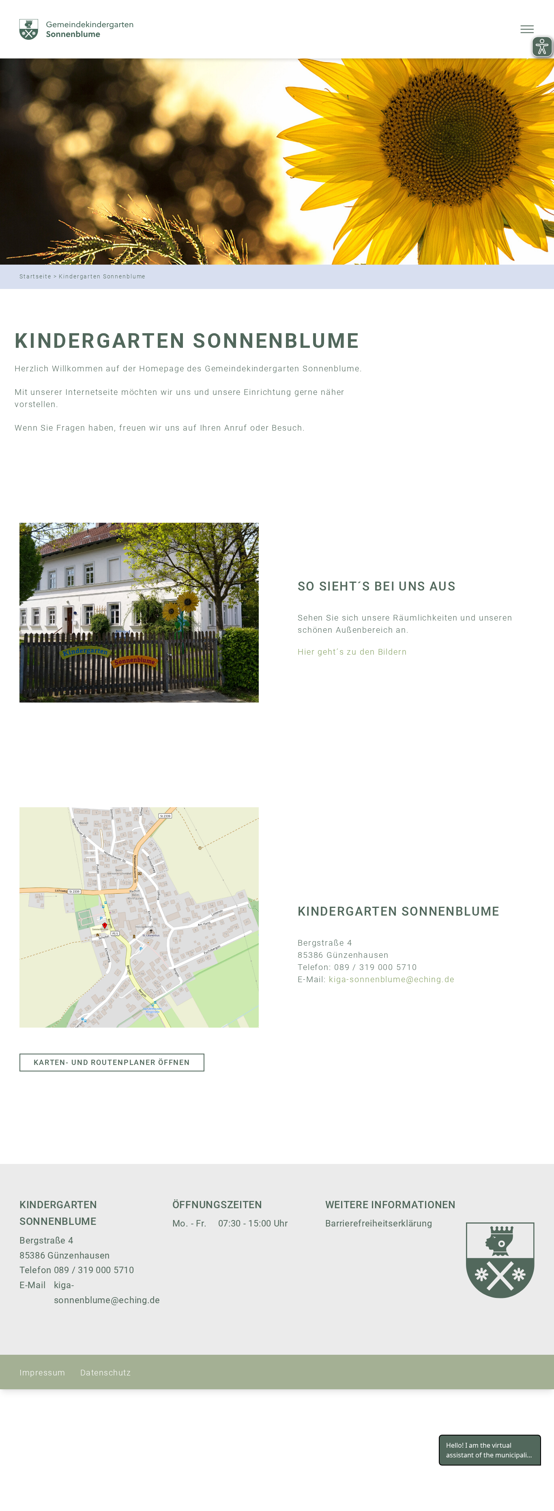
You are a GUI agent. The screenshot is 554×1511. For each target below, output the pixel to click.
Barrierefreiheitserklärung (378, 1223)
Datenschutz (105, 1372)
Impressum (42, 1372)
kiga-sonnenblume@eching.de (392, 979)
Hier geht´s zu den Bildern (352, 652)
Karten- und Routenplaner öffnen (112, 1062)
